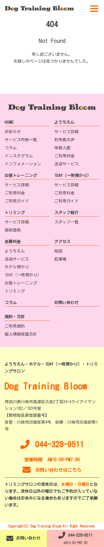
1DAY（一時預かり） (72, 175)
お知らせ (13, 132)
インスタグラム (19, 156)
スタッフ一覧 (66, 222)
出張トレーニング (21, 175)
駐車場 (60, 259)
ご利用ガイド (17, 201)
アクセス (62, 242)
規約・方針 (15, 317)
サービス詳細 (66, 132)
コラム (11, 148)
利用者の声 (64, 140)
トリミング (15, 213)
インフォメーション (23, 164)
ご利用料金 (64, 156)
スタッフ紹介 (66, 213)
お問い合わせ (66, 303)
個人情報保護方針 (21, 334)
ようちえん (64, 122)
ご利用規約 (15, 326)
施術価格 (13, 230)
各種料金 (13, 242)
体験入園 (62, 148)
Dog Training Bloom (46, 386)
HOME (9, 122)
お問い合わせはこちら (58, 470)
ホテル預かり (17, 267)
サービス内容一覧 (21, 140)
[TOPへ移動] (39, 8)
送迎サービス (66, 164)
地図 (58, 251)
